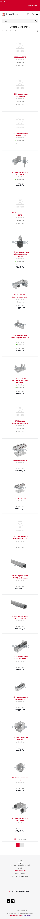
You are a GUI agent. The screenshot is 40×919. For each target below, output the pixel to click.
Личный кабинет (33, 5)
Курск (13, 4)
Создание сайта (12, 913)
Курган (9, 4)
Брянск (5, 4)
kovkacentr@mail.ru (20, 870)
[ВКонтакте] (8, 901)
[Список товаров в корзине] (32, 16)
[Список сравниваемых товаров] (24, 15)
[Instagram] (13, 901)
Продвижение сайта (15, 915)
